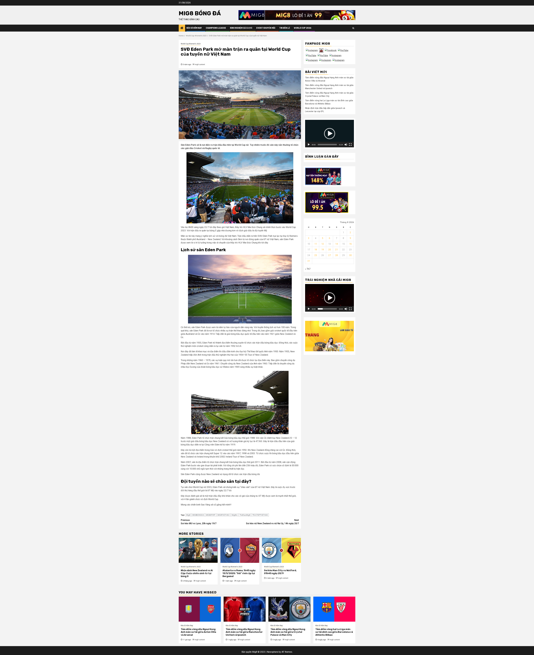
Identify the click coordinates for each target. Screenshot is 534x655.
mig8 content (200, 64)
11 (315, 244)
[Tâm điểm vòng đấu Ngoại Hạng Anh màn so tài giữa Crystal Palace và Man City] (289, 609)
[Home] (181, 28)
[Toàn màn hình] (350, 144)
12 (322, 244)
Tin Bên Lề (284, 28)
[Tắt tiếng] (345, 144)
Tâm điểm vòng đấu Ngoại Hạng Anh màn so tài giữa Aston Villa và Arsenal (198, 632)
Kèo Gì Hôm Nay (194, 28)
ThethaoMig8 (245, 515)
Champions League (216, 28)
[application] (329, 133)
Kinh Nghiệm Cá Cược (241, 28)
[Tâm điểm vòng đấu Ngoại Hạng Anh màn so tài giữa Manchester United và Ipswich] (245, 609)
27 (329, 255)
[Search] (353, 28)
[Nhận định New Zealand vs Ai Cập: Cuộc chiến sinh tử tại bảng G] (198, 550)
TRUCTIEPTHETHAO (260, 515)
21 (336, 249)
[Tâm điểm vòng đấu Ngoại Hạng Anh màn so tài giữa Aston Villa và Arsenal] (200, 609)
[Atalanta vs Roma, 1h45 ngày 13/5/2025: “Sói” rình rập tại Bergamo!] (239, 550)
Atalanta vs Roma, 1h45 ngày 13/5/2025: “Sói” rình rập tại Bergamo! (239, 573)
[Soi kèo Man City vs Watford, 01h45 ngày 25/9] (281, 550)
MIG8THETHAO (223, 515)
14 (336, 244)
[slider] (327, 144)
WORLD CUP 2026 (302, 28)
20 (329, 249)
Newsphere (272, 652)
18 (315, 249)
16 (350, 244)
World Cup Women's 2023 (191, 44)
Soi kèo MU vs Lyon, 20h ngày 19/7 (198, 522)
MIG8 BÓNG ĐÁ (200, 13)
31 (308, 261)
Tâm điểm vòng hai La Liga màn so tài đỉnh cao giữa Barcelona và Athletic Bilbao (334, 632)
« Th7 (307, 269)
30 (350, 255)
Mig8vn (235, 515)
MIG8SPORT (210, 515)
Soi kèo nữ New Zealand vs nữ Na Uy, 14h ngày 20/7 (272, 522)
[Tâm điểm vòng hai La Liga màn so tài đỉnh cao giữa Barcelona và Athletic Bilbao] (334, 609)
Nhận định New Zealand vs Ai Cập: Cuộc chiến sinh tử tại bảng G (197, 573)
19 (322, 249)
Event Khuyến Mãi (265, 28)
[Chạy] (308, 144)
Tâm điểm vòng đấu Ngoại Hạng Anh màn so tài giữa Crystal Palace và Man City (287, 632)
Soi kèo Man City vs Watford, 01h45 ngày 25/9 (280, 572)
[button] (329, 133)
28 (336, 255)
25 (315, 255)
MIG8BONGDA (198, 515)
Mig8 (188, 515)
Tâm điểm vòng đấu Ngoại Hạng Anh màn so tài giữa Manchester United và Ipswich (244, 632)
